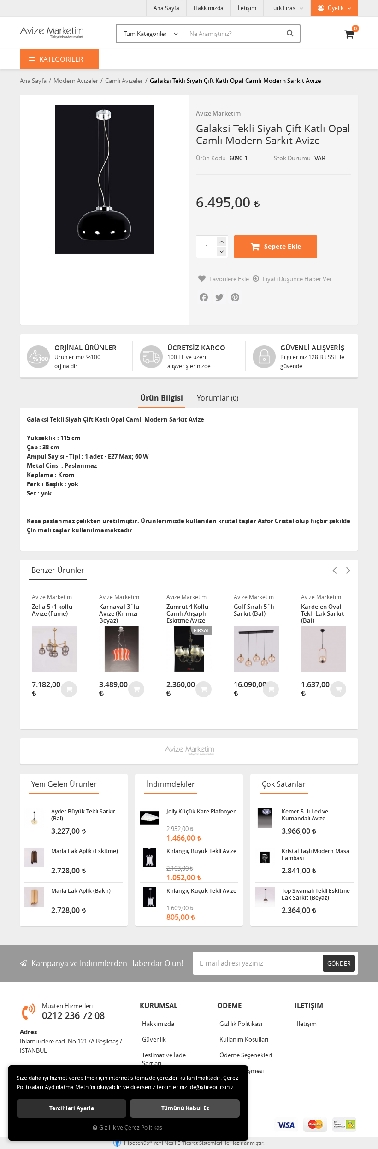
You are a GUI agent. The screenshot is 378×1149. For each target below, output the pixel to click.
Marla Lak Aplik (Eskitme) (84, 851)
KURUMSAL (158, 1005)
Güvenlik (154, 1039)
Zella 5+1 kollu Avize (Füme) (52, 610)
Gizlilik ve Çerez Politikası (131, 1127)
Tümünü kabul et (185, 1108)
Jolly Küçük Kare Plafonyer (201, 811)
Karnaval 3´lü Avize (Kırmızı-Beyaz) (119, 613)
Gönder (338, 963)
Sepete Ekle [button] (282, 246)
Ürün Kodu (211, 158)
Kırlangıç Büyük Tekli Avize (201, 851)
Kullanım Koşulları (243, 1039)
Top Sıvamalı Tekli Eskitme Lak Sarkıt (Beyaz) (316, 894)
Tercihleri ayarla (71, 1108)
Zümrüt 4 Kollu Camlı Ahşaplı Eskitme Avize (187, 613)
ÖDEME (229, 1005)
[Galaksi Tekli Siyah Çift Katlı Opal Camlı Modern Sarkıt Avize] (104, 179)
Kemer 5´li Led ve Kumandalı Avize (305, 815)
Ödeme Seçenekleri (245, 1055)
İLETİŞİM (309, 1005)
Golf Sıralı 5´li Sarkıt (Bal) (254, 610)
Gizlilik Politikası (240, 1023)
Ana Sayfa (166, 8)
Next (348, 570)
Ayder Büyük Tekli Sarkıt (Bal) (83, 815)
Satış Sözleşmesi (241, 1071)
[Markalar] (189, 751)
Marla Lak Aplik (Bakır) (81, 891)
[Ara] (291, 32)
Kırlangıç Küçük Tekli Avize (201, 891)
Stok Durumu (292, 158)
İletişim (247, 8)
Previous (334, 570)
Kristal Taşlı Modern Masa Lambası (315, 854)
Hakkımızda (209, 8)
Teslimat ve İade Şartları (164, 1059)
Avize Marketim (218, 113)
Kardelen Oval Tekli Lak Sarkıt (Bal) (322, 613)
